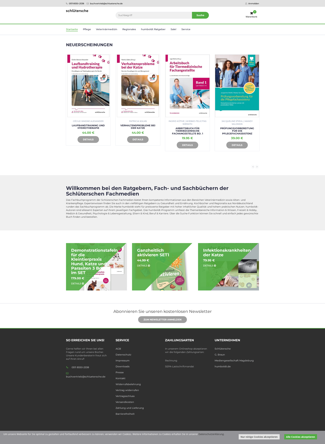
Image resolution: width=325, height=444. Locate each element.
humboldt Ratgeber (153, 29)
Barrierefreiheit (125, 413)
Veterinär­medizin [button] (106, 29)
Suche (200, 15)
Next (257, 166)
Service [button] (185, 29)
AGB (118, 348)
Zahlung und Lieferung (130, 407)
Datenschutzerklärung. (211, 434)
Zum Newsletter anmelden (162, 319)
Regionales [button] (129, 29)
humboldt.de (223, 366)
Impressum (122, 360)
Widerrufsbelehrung (128, 384)
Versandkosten (125, 402)
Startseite (72, 29)
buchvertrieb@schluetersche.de (106, 3)
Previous (253, 166)
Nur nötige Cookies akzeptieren (259, 436)
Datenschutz (123, 354)
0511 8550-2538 (76, 3)
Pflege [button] (87, 29)
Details (88, 139)
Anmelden (253, 3)
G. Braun (220, 354)
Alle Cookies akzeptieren (300, 436)
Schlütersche (223, 348)
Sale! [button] (173, 29)
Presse (120, 372)
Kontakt (120, 378)
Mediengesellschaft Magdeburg (234, 360)
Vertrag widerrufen (127, 390)
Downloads (122, 366)
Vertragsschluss (125, 396)
